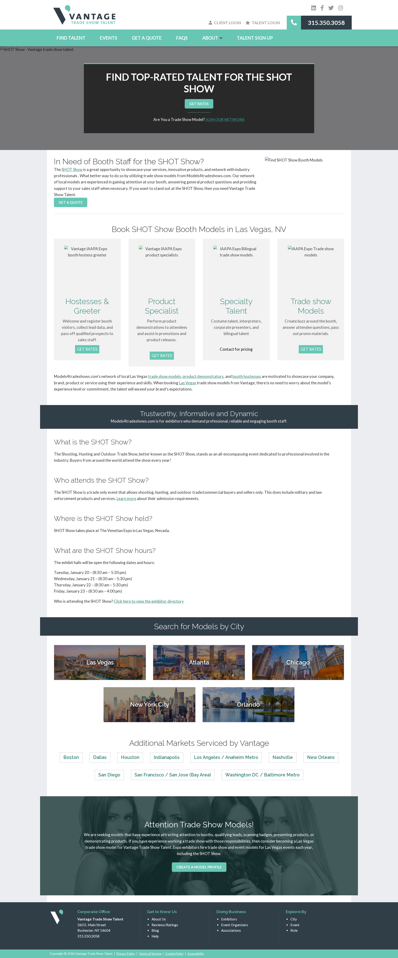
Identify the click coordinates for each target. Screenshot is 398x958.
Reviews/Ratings (165, 925)
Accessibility (195, 953)
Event (294, 925)
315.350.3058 (326, 22)
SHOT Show (71, 169)
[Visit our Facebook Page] (331, 7)
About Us (159, 919)
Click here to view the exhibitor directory (149, 601)
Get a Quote (147, 38)
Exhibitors (229, 919)
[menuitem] (71, 37)
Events (108, 38)
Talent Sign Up (255, 38)
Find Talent (71, 38)
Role (294, 930)
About (210, 38)
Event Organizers (234, 925)
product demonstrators (203, 376)
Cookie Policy (174, 953)
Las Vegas (187, 382)
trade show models (164, 376)
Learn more (126, 498)
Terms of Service (150, 953)
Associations (231, 930)
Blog (155, 930)
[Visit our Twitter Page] (322, 7)
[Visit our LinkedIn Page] (313, 7)
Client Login (227, 22)
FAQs (182, 38)
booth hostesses (246, 376)
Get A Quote (71, 202)
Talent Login (266, 22)
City (293, 919)
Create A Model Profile (199, 867)
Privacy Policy (125, 953)
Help (155, 936)
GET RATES (199, 104)
